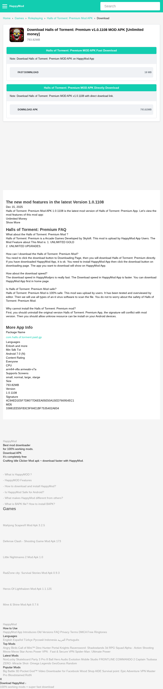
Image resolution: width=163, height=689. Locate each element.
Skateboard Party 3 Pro (31, 659)
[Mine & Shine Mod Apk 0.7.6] (9, 596)
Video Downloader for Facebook (58, 671)
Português (72, 640)
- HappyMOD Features (17, 480)
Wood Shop (87, 671)
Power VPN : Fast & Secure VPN (53, 651)
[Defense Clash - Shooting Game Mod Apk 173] (9, 533)
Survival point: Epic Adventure (121, 671)
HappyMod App (12, 632)
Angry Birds (10, 647)
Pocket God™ (29, 671)
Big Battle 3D (11, 671)
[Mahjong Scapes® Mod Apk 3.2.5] (9, 517)
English (7, 640)
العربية (61, 640)
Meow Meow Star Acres (18, 651)
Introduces (29, 632)
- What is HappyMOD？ (17, 474)
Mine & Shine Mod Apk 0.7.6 (21, 604)
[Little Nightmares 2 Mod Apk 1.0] (9, 549)
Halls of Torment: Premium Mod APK (70, 18)
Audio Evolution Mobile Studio (79, 659)
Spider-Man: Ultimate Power (93, 651)
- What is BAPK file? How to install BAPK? (29, 503)
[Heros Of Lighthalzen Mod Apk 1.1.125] (9, 580)
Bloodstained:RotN (20, 675)
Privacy (64, 632)
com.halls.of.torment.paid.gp (24, 337)
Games (19, 18)
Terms (74, 632)
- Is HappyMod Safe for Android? (23, 492)
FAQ (56, 632)
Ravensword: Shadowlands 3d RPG (92, 647)
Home (7, 18)
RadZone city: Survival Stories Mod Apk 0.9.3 (31, 572)
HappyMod (16, 6)
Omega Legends (40, 663)
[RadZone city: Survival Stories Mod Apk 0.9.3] (9, 564)
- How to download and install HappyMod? (29, 486)
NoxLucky (9, 659)
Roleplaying (35, 18)
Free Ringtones (97, 632)
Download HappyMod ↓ (13, 683)
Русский (38, 640)
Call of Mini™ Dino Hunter (34, 647)
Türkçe (28, 640)
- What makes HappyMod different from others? (33, 498)
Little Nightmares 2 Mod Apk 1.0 (23, 556)
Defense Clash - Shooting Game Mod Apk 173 (32, 541)
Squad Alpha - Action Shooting (135, 647)
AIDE (98, 671)
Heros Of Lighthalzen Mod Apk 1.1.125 (27, 588)
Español (18, 640)
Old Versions (45, 632)
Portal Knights (60, 647)
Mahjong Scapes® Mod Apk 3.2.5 (24, 525)
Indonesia (51, 640)
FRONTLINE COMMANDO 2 (117, 659)
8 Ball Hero (53, 659)
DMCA (83, 632)
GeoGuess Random (64, 663)
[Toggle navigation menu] (5, 6)
